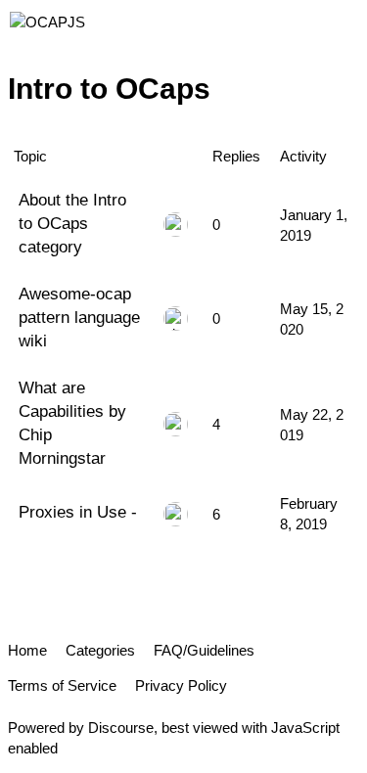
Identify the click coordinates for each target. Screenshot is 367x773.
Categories (100, 650)
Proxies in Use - (78, 512)
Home (27, 650)
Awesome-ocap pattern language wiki (79, 317)
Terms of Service (62, 685)
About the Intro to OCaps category (72, 223)
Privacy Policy (181, 685)
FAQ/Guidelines (204, 650)
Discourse (121, 727)
